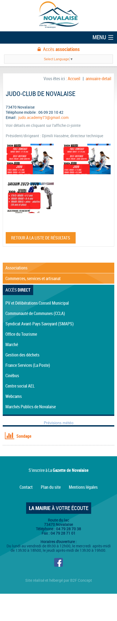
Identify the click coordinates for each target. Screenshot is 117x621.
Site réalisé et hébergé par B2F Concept (58, 580)
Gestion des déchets (22, 355)
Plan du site (51, 487)
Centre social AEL (20, 386)
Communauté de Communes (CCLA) (35, 313)
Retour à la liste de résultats (40, 238)
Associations (16, 268)
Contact (26, 487)
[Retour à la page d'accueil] (58, 15)
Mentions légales (83, 487)
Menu (99, 37)
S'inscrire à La (58, 470)
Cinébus (12, 376)
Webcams (13, 396)
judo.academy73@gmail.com (43, 117)
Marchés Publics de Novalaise (30, 407)
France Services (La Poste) (27, 365)
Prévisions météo (58, 423)
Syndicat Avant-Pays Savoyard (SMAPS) (39, 324)
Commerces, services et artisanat (33, 278)
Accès (61, 49)
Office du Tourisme (21, 334)
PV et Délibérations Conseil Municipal (37, 303)
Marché (11, 344)
